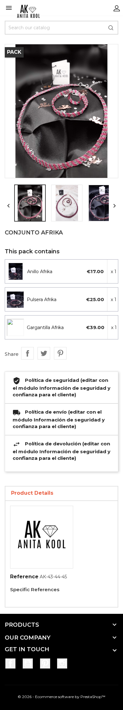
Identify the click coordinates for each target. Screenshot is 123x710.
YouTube (28, 663)
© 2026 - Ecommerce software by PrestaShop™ (61, 696)
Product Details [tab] (32, 493)
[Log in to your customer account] (116, 8)
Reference (24, 577)
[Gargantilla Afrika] (15, 327)
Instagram (62, 663)
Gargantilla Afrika (45, 327)
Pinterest (60, 353)
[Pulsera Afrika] (15, 299)
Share (27, 353)
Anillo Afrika (39, 271)
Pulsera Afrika (41, 299)
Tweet (44, 353)
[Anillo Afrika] (15, 271)
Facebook (10, 663)
